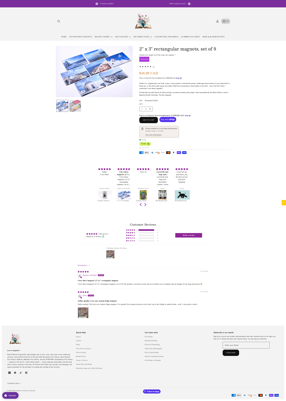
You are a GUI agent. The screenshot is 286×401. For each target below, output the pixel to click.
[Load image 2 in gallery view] (75, 106)
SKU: (141, 100)
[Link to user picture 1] (83, 312)
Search (78, 337)
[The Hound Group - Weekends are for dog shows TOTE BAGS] (162, 195)
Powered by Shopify (29, 390)
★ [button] (284, 203)
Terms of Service (82, 360)
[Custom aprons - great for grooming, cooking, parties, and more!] (143, 195)
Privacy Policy (81, 352)
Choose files (144, 59)
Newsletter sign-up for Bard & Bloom (89, 368)
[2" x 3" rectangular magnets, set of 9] (124, 195)
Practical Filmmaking (152, 344)
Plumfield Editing (151, 340)
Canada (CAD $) (13, 383)
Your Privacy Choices (83, 348)
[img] (105, 169)
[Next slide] (189, 4)
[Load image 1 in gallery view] (62, 106)
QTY (141, 104)
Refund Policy (81, 356)
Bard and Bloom (17, 390)
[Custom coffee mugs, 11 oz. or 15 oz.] (105, 195)
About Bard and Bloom (84, 364)
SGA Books (149, 337)
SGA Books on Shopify (153, 360)
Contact (78, 340)
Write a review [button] (189, 235)
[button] (59, 21)
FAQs (78, 344)
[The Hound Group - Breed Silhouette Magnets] (182, 195)
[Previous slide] (97, 4)
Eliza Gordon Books (152, 352)
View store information (153, 134)
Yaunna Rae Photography (153, 348)
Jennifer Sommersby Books (154, 356)
